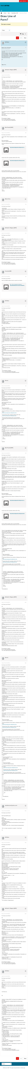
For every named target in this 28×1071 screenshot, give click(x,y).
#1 (25, 47)
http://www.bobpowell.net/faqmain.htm (17, 160)
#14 (25, 913)
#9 (25, 453)
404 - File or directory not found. (16, 284)
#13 (25, 842)
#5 (25, 233)
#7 (25, 306)
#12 (25, 810)
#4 (25, 204)
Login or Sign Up (23, 1)
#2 (25, 75)
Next (25, 37)
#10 (25, 602)
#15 (25, 976)
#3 (25, 132)
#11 (25, 662)
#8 (25, 385)
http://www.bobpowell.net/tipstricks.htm (17, 147)
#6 (25, 276)
